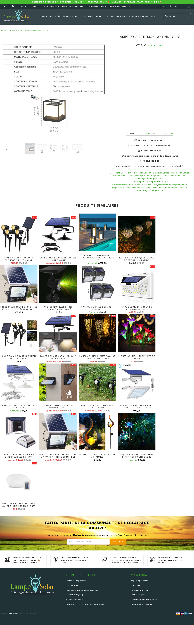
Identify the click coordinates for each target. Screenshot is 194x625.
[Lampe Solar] (17, 17)
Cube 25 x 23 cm (178, 57)
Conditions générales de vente (144, 599)
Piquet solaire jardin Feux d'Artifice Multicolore (136, 431)
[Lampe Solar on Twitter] (4, 6)
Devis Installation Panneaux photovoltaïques (85, 604)
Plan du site (135, 585)
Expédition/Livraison (139, 590)
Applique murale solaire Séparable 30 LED (58, 382)
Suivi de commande (74, 599)
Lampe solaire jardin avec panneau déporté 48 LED (136, 382)
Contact (36, 6)
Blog (103, 6)
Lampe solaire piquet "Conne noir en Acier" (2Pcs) (97, 333)
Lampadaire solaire (143, 16)
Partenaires (92, 6)
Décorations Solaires (153, 173)
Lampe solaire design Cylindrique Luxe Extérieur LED (97, 232)
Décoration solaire (117, 16)
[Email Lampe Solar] (17, 6)
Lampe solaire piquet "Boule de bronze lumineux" (136, 234)
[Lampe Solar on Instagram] (13, 6)
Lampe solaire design (172, 173)
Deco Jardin (127, 185)
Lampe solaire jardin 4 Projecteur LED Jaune (18, 234)
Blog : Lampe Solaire (139, 580)
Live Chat (24, 6)
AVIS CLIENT (168, 133)
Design (137, 185)
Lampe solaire (46, 16)
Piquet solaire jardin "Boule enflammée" (97, 431)
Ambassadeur (72, 585)
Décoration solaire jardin (132, 173)
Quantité (149, 63)
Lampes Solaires (169, 175)
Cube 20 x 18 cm (120, 57)
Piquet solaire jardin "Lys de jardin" (136, 333)
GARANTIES (130, 133)
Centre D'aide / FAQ (74, 595)
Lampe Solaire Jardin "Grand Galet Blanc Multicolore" (18, 480)
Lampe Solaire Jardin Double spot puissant (18, 333)
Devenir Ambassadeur (119, 6)
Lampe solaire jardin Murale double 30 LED (58, 333)
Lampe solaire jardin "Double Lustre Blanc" (18, 382)
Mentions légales (138, 595)
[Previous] (7, 87)
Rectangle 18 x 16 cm (159, 57)
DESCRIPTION (149, 133)
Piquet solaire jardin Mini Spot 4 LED (97, 382)
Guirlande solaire (92, 16)
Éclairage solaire (68, 16)
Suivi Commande (51, 6)
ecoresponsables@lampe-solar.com (82, 590)
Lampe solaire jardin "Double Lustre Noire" (58, 234)
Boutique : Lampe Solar (76, 580)
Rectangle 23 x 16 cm (138, 57)
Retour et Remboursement (142, 604)
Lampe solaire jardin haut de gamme (144, 175)
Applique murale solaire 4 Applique (97, 284)
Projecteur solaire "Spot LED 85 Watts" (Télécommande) (18, 284)
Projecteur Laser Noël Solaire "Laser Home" (58, 284)
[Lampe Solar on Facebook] (8, 6)
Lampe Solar (13, 613)
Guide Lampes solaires (72, 6)
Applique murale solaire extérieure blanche (136, 284)
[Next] (101, 87)
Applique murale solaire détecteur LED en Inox (18, 431)
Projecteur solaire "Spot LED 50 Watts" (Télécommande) (58, 431)
